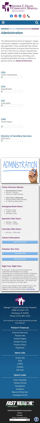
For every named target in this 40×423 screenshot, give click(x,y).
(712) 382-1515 (20, 253)
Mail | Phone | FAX (20, 242)
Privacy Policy (20, 344)
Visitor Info (20, 358)
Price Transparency (19, 417)
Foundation (20, 386)
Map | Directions (20, 259)
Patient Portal (20, 342)
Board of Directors (24, 61)
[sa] (28, 420)
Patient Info (20, 335)
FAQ (20, 361)
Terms (19, 413)
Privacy (19, 415)
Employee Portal (20, 395)
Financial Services (20, 332)
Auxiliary (20, 389)
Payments (20, 348)
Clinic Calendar (20, 380)
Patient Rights (20, 338)
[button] (36, 419)
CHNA (20, 364)
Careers (20, 367)
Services (20, 370)
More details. (31, 289)
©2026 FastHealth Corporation (20, 410)
